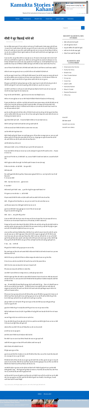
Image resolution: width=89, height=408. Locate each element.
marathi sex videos (68, 127)
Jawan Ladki (60, 19)
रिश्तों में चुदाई (35, 384)
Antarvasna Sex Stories (11, 42)
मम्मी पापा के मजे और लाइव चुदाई (72, 50)
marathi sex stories (68, 124)
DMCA (39, 394)
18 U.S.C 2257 (47, 394)
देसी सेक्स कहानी (66, 121)
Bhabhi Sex (38, 19)
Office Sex (67, 95)
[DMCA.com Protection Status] (73, 108)
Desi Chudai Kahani (70, 75)
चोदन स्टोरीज (30, 384)
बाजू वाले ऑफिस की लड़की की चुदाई (73, 48)
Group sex (67, 78)
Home (17, 19)
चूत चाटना (25, 384)
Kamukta (70, 19)
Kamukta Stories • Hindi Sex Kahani (44, 7)
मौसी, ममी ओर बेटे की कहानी (71, 42)
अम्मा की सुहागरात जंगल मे (70, 45)
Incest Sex (49, 19)
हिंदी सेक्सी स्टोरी (42, 384)
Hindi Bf (65, 117)
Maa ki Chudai (68, 89)
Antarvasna (27, 19)
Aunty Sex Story (69, 70)
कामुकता (21, 384)
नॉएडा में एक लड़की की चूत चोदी (72, 53)
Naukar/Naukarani (70, 92)
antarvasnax (10, 384)
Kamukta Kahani (69, 87)
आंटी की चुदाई (16, 384)
